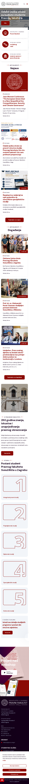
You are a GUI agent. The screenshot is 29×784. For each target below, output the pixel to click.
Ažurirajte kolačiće (14, 765)
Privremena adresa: (8, 726)
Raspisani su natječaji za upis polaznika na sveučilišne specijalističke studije (13, 204)
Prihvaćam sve (14, 774)
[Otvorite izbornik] (27, 4)
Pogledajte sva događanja (14, 383)
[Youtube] (14, 779)
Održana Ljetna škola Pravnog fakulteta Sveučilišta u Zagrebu (12, 267)
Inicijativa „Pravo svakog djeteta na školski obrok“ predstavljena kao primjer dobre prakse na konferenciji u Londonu (13, 361)
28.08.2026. (7, 100)
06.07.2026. (7, 307)
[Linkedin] (10, 779)
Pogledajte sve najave (14, 226)
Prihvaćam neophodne (14, 770)
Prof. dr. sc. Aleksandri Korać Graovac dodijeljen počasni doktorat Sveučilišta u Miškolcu (13, 312)
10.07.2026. (7, 198)
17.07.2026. (6, 149)
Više (5, 29)
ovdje (4, 760)
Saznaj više (6, 122)
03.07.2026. (7, 354)
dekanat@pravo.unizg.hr (9, 749)
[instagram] (6, 779)
